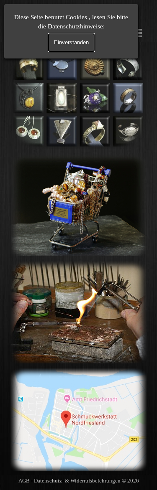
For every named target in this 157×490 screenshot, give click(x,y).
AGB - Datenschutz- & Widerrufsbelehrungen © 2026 (78, 480)
